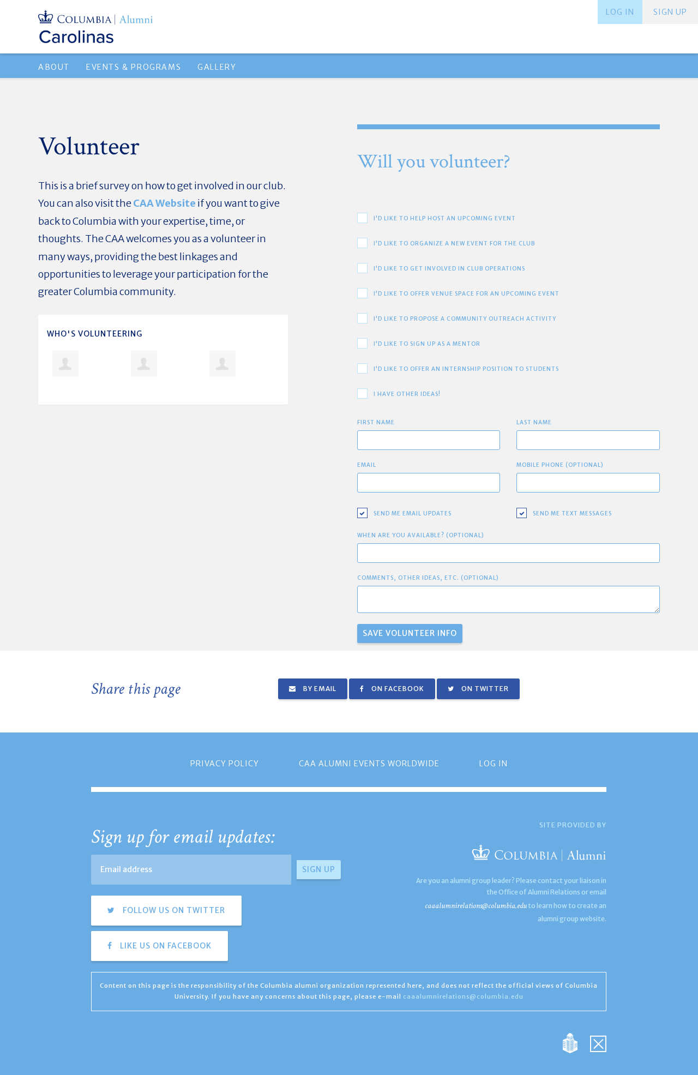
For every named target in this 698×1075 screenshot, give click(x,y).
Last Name (534, 422)
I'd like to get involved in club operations (449, 268)
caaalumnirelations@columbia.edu (476, 905)
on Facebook (397, 688)
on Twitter (484, 688)
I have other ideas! (407, 394)
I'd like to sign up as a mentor (427, 343)
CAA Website (164, 203)
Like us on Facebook (165, 946)
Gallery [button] (216, 67)
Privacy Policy (224, 763)
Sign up (670, 12)
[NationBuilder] (575, 1042)
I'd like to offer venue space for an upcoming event (466, 293)
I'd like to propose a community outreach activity (465, 318)
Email (366, 465)
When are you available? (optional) (420, 535)
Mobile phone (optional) (560, 465)
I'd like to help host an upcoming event (445, 218)
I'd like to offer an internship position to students (466, 369)
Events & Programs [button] (133, 67)
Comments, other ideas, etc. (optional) (428, 577)
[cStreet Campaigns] (598, 1042)
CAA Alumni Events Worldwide (369, 763)
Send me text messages (572, 513)
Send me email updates (413, 513)
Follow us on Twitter (173, 910)
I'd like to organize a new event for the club (454, 243)
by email (319, 688)
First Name (376, 422)
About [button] (54, 67)
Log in (620, 12)
